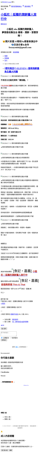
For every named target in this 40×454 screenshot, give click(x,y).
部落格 (6, 58)
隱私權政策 (33, 426)
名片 (5, 60)
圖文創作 (15, 319)
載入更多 (3, 328)
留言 (16, 314)
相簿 (5, 56)
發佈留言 (3, 340)
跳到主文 (4, 24)
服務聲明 (20, 428)
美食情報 (16, 52)
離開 (10, 450)
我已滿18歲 (4, 450)
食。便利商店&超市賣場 (20, 322)
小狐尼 (3, 303)
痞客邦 (12, 314)
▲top (2, 325)
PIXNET (9, 426)
